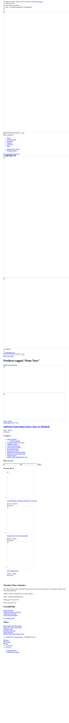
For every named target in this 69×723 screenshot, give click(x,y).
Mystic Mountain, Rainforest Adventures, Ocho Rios (22, 501)
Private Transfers (15, 441)
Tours (12, 356)
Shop (8, 356)
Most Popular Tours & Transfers (16, 452)
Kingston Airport (12, 151)
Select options (7, 423)
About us (9, 143)
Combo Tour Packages (13, 446)
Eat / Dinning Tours (12, 449)
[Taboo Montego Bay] (20, 567)
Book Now (40, 1)
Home (9, 138)
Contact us (10, 144)
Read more (29, 7)
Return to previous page (10, 365)
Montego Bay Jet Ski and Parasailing (17, 536)
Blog (8, 146)
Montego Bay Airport (13, 149)
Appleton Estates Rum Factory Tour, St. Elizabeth (26, 426)
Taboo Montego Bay (13, 571)
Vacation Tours (18, 637)
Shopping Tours (11, 455)
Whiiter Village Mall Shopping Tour (17, 457)
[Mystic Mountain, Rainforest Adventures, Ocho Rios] (20, 497)
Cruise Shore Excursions (14, 447)
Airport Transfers (12, 439)
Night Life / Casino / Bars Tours (16, 454)
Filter (39, 464)
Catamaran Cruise (12, 444)
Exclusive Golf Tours (13, 450)
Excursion (10, 141)
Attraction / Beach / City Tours (15, 442)
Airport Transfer (11, 139)
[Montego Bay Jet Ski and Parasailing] (20, 532)
